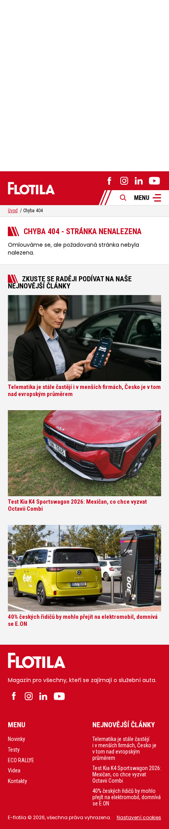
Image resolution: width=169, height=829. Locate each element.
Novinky (16, 739)
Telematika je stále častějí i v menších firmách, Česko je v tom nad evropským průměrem (124, 748)
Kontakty (17, 781)
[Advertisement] (84, 84)
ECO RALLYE (21, 760)
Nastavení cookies (139, 817)
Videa (14, 770)
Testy (14, 749)
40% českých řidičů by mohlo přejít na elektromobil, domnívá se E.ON (126, 797)
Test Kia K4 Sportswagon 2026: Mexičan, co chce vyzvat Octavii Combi (126, 774)
